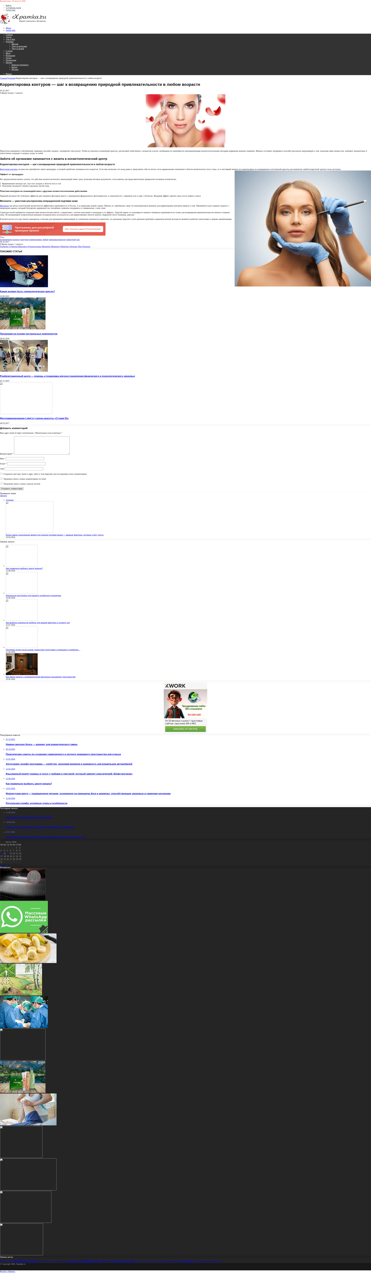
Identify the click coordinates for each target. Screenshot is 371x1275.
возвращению (6, 240)
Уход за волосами (19, 46)
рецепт (169, 1261)
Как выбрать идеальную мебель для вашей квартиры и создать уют (38, 622)
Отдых (8, 58)
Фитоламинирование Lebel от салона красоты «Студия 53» (34, 418)
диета (33, 1260)
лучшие (47, 1261)
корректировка (35, 240)
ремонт (162, 1261)
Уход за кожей (18, 49)
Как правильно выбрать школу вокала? (24, 568)
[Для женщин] (23, 24)
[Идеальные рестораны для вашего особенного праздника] (22, 593)
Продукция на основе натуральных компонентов (28, 333)
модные (62, 1261)
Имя (2, 459)
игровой (41, 1261)
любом (45, 240)
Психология (11, 60)
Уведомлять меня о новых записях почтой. (22, 484)
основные (72, 1261)
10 (1, 853)
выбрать (20, 1260)
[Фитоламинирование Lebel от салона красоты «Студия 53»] (26, 413)
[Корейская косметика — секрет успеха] (23, 1060)
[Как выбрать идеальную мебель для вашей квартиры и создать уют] (22, 620)
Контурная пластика (9, 169)
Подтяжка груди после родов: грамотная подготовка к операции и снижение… (43, 650)
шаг (78, 240)
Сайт (2, 469)
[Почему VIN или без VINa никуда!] (23, 900)
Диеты (8, 37)
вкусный (9, 1261)
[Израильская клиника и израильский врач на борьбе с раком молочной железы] (24, 1027)
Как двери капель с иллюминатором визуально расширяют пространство (41, 677)
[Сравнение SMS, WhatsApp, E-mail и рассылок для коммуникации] (24, 932)
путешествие (149, 1261)
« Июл (3, 865)
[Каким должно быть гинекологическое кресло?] (24, 286)
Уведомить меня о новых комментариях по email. (25, 479)
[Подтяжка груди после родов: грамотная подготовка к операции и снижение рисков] (22, 647)
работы (156, 1261)
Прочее (9, 62)
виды (3, 1261)
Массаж (15, 44)
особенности (88, 1261)
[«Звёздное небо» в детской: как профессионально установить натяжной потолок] (28, 1190)
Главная (9, 35)
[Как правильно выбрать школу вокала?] (22, 566)
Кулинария (10, 56)
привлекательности (57, 240)
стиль (195, 1261)
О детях (9, 51)
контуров (25, 240)
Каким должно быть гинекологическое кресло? (27, 291)
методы (54, 1261)
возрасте (16, 240)
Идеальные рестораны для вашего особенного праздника (33, 595)
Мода (8, 53)
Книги (14, 67)
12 (8, 853)
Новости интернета (20, 65)
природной (71, 240)
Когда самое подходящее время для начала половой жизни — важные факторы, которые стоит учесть (55, 535)
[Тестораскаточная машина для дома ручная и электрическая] (21, 1157)
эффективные (204, 1261)
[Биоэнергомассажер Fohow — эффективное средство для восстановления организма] (21, 1255)
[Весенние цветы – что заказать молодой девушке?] (25, 1222)
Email (3, 464)
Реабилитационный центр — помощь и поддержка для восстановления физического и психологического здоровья (67, 376)
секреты (177, 1261)
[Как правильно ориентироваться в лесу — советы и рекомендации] (21, 995)
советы (188, 1261)
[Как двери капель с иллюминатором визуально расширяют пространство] (22, 674)
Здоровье (10, 42)
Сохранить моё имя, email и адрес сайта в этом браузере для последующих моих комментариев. (45, 474)
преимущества (124, 1261)
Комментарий (6, 454)
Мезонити (4, 206)
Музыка (15, 69)
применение (140, 1261)
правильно (106, 1261)
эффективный (216, 1261)
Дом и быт (10, 39)
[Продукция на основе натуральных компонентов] (23, 329)
